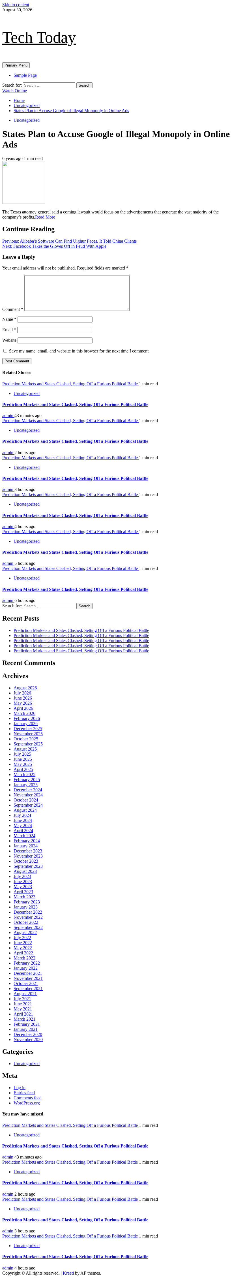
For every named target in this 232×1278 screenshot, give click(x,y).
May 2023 (23, 886)
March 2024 (24, 835)
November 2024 (28, 794)
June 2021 (23, 1003)
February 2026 (27, 718)
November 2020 (28, 1039)
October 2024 (26, 800)
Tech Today (39, 37)
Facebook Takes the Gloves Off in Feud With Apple (54, 246)
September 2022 (28, 927)
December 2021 (28, 973)
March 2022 (24, 958)
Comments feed (28, 1097)
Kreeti (68, 1273)
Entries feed (24, 1092)
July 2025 (22, 754)
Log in (19, 1087)
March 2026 (24, 713)
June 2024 (23, 820)
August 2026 (25, 687)
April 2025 (23, 769)
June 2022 (23, 942)
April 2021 (23, 1014)
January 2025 (26, 784)
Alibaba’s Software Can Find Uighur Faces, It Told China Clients (69, 241)
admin (8, 415)
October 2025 (26, 738)
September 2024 (28, 805)
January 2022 (26, 968)
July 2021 (22, 998)
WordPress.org (27, 1102)
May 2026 (23, 703)
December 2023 (28, 851)
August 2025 (25, 749)
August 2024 (25, 810)
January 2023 (26, 907)
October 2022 (26, 922)
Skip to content (15, 4)
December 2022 (28, 912)
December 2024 (28, 789)
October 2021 (26, 983)
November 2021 (28, 978)
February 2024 (27, 840)
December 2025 (28, 728)
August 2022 (25, 932)
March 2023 (24, 896)
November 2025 (28, 733)
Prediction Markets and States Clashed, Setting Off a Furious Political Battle (70, 383)
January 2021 (26, 1029)
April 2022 (23, 952)
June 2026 (23, 698)
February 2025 (27, 779)
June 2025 (23, 759)
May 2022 (23, 947)
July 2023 (22, 876)
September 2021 (28, 988)
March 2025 (24, 774)
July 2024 (22, 815)
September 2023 (28, 866)
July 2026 (22, 693)
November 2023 (28, 856)
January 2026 (26, 723)
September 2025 (28, 743)
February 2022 (27, 963)
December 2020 (28, 1034)
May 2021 (23, 1008)
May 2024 (23, 825)
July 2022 (22, 937)
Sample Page (25, 75)
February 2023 (27, 901)
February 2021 (27, 1024)
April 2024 (23, 830)
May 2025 (23, 764)
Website (9, 340)
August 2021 (25, 993)
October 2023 (26, 861)
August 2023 (25, 871)
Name (9, 319)
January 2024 (26, 845)
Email (9, 329)
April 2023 (23, 891)
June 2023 (23, 881)
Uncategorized (27, 120)
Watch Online (14, 90)
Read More (45, 217)
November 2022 (28, 917)
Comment (12, 309)
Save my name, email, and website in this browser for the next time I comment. (79, 351)
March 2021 (24, 1019)
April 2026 (23, 708)
